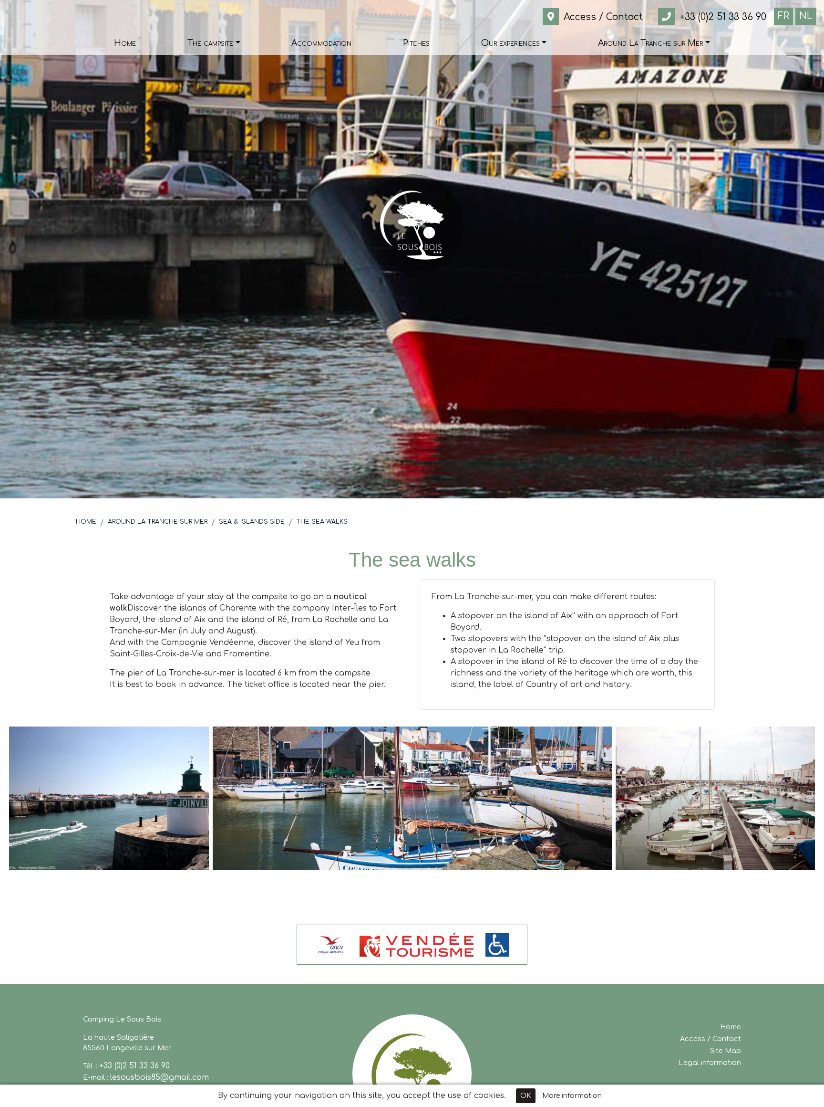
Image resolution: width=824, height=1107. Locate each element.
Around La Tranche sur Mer (157, 521)
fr (783, 16)
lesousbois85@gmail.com (159, 1077)
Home (86, 521)
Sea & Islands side (252, 521)
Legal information (710, 1062)
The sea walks (322, 521)
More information (572, 1095)
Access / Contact (710, 1039)
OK (525, 1095)
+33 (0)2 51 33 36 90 (134, 1066)
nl (806, 16)
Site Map (725, 1050)
